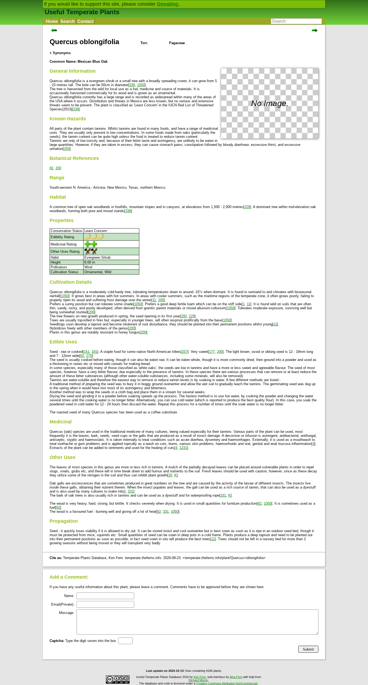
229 (247, 207)
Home (52, 21)
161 (86, 352)
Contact (85, 21)
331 (130, 491)
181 (94, 352)
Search (67, 21)
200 (58, 168)
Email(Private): (62, 604)
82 (51, 168)
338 (132, 85)
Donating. (168, 4)
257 (185, 352)
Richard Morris (198, 680)
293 (67, 149)
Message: (66, 613)
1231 (183, 448)
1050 (141, 85)
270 (89, 356)
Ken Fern (200, 677)
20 (170, 475)
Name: (69, 596)
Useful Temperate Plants (82, 12)
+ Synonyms (60, 53)
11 (154, 300)
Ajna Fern (236, 677)
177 (212, 352)
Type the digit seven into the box (83, 641)
